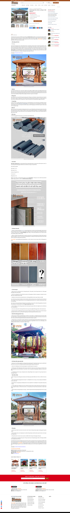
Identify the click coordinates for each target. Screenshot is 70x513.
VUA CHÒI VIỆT (18, 496)
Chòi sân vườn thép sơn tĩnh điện (53, 18)
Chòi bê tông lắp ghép (41, 502)
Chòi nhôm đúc (40, 503)
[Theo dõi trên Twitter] (57, 0)
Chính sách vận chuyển (30, 503)
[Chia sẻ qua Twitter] (34, 28)
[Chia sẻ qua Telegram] (36, 28)
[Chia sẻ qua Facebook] (30, 28)
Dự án (42, 5)
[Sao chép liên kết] (42, 28)
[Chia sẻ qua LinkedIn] (40, 28)
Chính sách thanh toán (30, 502)
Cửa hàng (31, 5)
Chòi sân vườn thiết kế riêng (52, 19)
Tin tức (39, 5)
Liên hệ (49, 5)
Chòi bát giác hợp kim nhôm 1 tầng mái (14, 468)
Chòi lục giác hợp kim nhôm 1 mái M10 (42, 468)
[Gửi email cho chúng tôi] (58, 0)
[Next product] (58, 7)
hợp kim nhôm (23, 230)
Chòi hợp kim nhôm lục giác (19, 52)
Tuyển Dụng (53, 5)
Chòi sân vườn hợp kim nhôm (37, 8)
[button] (56, 2)
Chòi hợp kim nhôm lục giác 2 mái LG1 (33, 468)
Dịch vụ (36, 5)
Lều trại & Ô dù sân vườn (51, 21)
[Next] (26, 15)
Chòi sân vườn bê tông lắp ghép (53, 13)
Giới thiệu (27, 5)
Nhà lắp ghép (50, 22)
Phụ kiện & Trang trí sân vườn (52, 24)
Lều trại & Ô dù (40, 506)
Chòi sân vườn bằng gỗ (51, 11)
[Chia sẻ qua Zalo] (32, 28)
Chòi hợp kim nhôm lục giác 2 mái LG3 (24, 468)
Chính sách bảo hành (30, 499)
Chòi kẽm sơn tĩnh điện (41, 500)
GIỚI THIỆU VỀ (13, 496)
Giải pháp (45, 5)
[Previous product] (59, 7)
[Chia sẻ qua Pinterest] (38, 28)
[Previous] (12, 15)
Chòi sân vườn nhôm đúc (51, 16)
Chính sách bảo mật (30, 500)
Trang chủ (23, 5)
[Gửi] (43, 2)
